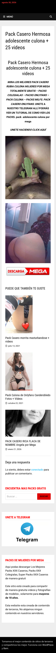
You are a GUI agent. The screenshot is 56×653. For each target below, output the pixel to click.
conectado (37, 470)
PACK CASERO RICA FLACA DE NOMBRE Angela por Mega (22, 442)
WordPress (47, 645)
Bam (5, 648)
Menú (10, 16)
